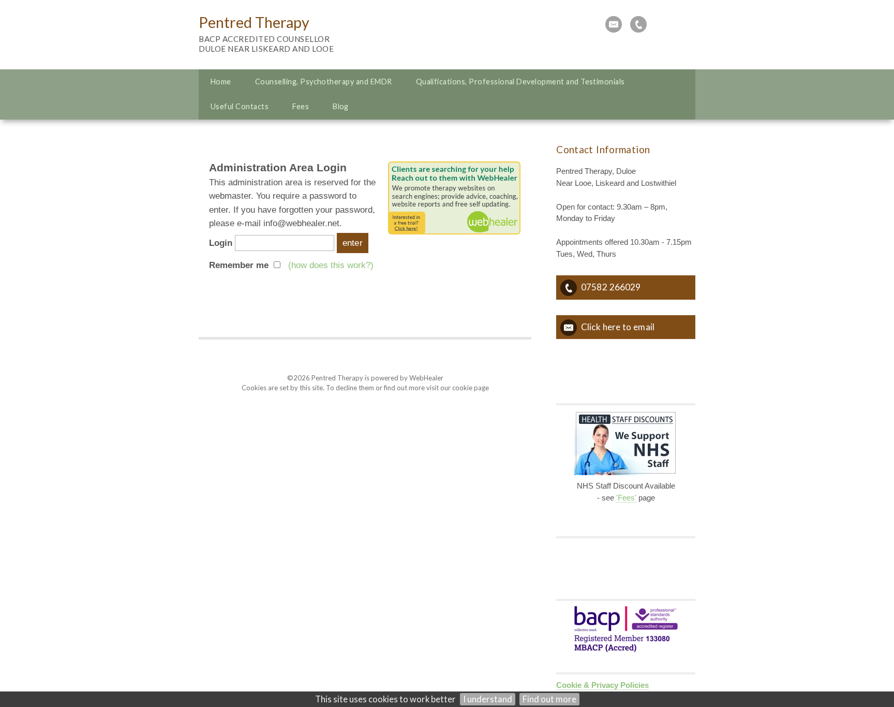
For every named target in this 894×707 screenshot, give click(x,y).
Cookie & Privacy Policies (602, 685)
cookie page (470, 388)
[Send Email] (613, 24)
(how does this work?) (331, 265)
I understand (487, 699)
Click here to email (617, 326)
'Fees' (626, 498)
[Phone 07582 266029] (638, 24)
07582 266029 (610, 287)
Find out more (549, 699)
